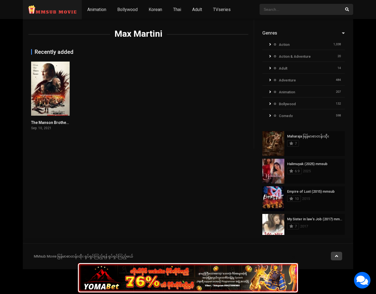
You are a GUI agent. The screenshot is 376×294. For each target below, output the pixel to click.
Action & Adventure (295, 56)
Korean (155, 9)
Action (284, 45)
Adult (197, 9)
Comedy (286, 116)
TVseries (222, 9)
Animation (96, 9)
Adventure (287, 80)
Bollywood (127, 9)
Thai (177, 9)
